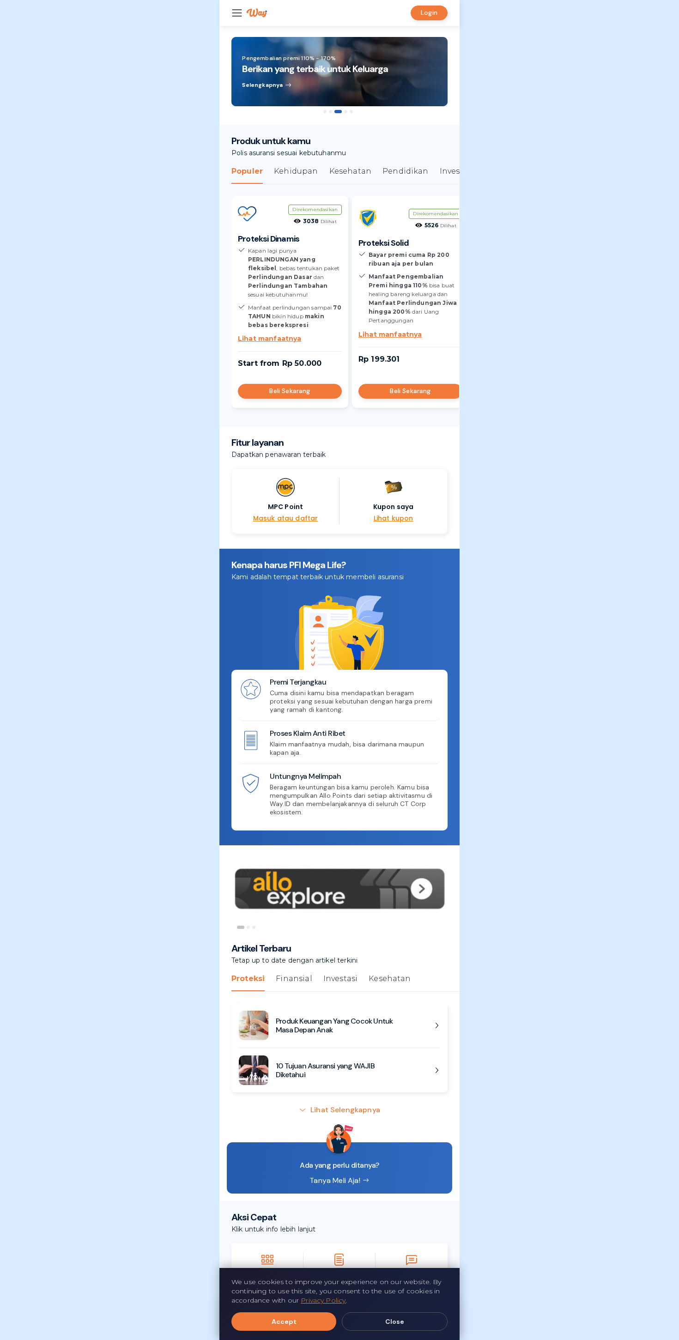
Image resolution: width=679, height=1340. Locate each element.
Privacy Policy (323, 1300)
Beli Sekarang (289, 391)
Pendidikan (405, 171)
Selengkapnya (262, 85)
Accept (284, 1321)
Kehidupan (296, 171)
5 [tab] (351, 111)
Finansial (294, 978)
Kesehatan (350, 171)
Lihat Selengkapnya (345, 1110)
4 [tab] (345, 111)
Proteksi (248, 978)
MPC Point (285, 506)
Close (394, 1321)
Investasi (457, 171)
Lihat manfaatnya (270, 338)
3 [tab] (338, 111)
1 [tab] (325, 111)
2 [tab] (330, 111)
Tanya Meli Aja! (334, 1180)
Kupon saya (393, 506)
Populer (247, 171)
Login (429, 12)
